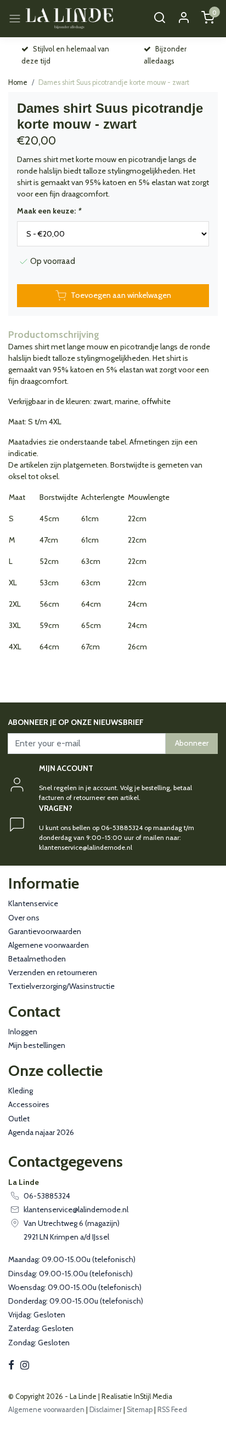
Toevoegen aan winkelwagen (121, 295)
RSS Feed (172, 1410)
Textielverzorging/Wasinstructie (61, 986)
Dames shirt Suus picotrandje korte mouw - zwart (113, 82)
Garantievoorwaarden (44, 931)
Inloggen (22, 1031)
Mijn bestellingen (36, 1045)
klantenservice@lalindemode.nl (76, 1209)
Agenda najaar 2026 (41, 1132)
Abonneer (191, 743)
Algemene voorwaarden (48, 945)
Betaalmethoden (37, 959)
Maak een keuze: (49, 211)
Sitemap (139, 1410)
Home (17, 82)
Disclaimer (105, 1410)
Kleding (20, 1091)
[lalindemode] (69, 18)
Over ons (23, 918)
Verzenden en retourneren (52, 972)
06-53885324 (47, 1196)
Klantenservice (33, 903)
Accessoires (28, 1104)
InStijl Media (152, 1396)
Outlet (19, 1119)
